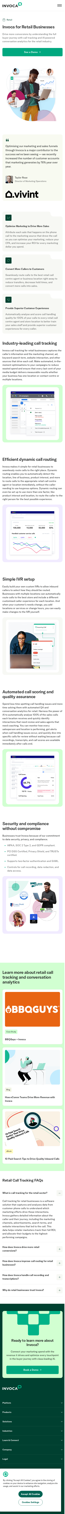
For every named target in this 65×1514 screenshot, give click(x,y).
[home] (12, 5)
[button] (60, 5)
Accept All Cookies (30, 1494)
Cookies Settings (30, 1502)
